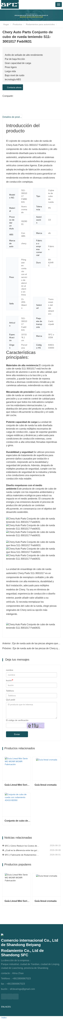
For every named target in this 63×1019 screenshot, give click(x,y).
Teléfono (10, 691)
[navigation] (58, 4)
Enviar (17, 734)
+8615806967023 (21, 978)
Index (4, 1017)
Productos (17, 24)
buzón (9, 680)
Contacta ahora (13, 87)
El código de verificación (17, 720)
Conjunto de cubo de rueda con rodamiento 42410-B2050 (18, 820)
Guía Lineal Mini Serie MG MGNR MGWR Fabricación (18, 785)
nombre (9, 670)
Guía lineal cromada (46, 785)
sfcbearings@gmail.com (22, 989)
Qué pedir (10, 700)
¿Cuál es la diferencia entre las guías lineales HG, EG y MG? (22, 850)
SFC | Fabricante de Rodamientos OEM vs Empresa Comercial (22, 855)
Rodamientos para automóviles (40, 24)
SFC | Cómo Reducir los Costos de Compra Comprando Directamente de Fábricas (22, 846)
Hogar (6, 24)
